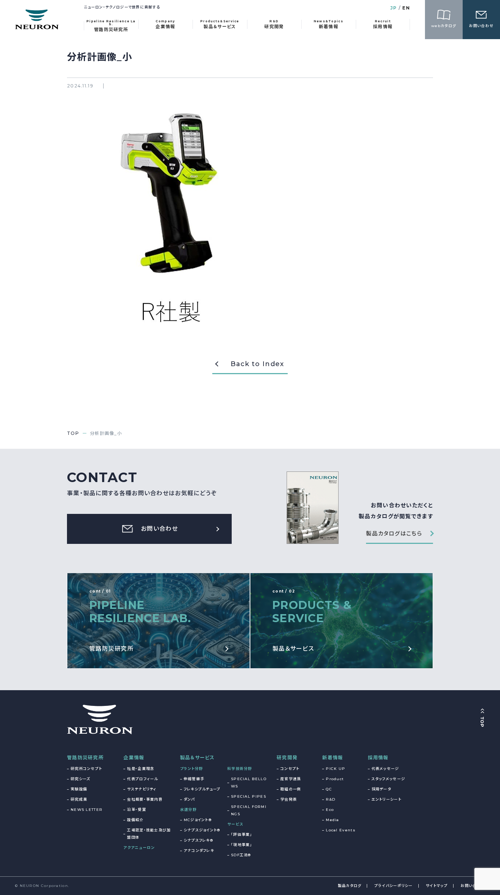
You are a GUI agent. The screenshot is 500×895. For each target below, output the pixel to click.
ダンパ (189, 799)
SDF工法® (241, 855)
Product (335, 778)
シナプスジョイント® (202, 830)
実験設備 (79, 789)
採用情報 (378, 757)
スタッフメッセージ (389, 778)
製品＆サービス (197, 757)
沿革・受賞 (136, 809)
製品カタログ (350, 885)
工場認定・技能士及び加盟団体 (149, 834)
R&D (330, 799)
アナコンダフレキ (199, 850)
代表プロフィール (142, 778)
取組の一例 (290, 789)
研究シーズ (80, 778)
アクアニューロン (138, 847)
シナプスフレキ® (198, 840)
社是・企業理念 (140, 768)
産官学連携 (290, 778)
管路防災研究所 (85, 757)
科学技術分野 (239, 768)
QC (329, 789)
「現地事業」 (241, 844)
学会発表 (288, 799)
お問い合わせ (472, 885)
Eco (330, 809)
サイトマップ (437, 885)
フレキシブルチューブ (202, 789)
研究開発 (287, 757)
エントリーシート (387, 799)
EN (406, 8)
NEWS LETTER (86, 809)
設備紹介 (135, 819)
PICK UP (335, 768)
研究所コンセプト (86, 768)
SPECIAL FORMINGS (248, 810)
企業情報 (133, 757)
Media (332, 819)
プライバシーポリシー (393, 885)
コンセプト (290, 768)
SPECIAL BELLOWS (248, 782)
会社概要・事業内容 (145, 799)
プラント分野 (191, 768)
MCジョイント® (198, 819)
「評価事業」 (241, 834)
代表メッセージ (385, 768)
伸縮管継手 (194, 778)
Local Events (340, 830)
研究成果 (79, 799)
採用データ (382, 789)
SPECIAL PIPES (248, 796)
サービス (235, 824)
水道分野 (188, 809)
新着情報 (332, 757)
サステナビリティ (141, 789)
